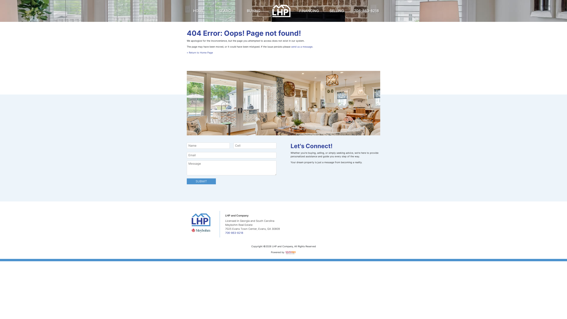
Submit (201, 181)
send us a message (301, 46)
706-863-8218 (234, 232)
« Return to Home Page (200, 52)
